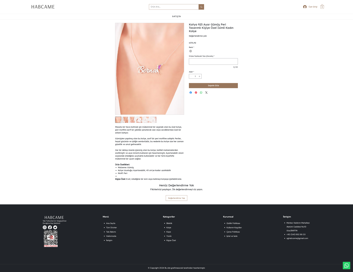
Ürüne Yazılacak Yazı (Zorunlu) (201, 56)
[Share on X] (206, 92)
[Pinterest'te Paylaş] (196, 92)
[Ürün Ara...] (201, 7)
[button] (322, 6)
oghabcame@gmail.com (297, 238)
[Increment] (199, 76)
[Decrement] (190, 76)
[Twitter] (55, 227)
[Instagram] (45, 227)
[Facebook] (50, 227)
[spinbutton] (195, 76)
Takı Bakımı (111, 232)
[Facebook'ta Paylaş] (190, 92)
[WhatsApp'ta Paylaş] (201, 92)
